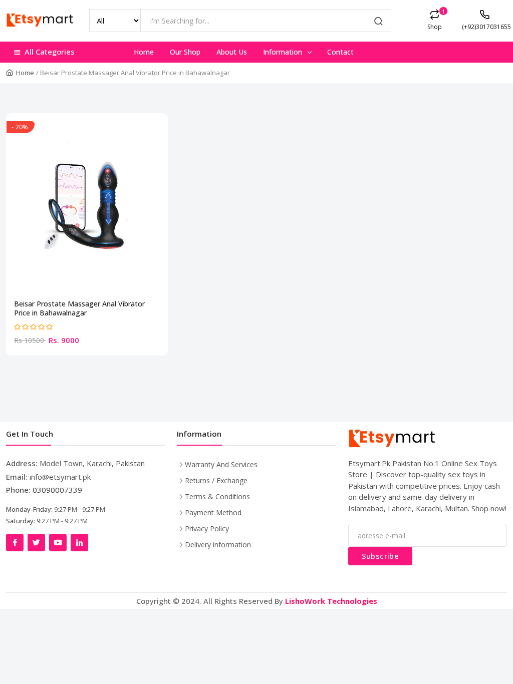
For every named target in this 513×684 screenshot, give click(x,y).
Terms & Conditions (217, 496)
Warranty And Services (221, 464)
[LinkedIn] (79, 542)
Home (144, 52)
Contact (340, 52)
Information (283, 52)
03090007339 (57, 490)
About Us (231, 52)
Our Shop (185, 52)
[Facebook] (15, 542)
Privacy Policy (207, 528)
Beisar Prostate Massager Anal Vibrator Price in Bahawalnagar (79, 308)
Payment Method (213, 512)
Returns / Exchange (216, 480)
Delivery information (218, 544)
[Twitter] (36, 542)
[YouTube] (58, 542)
